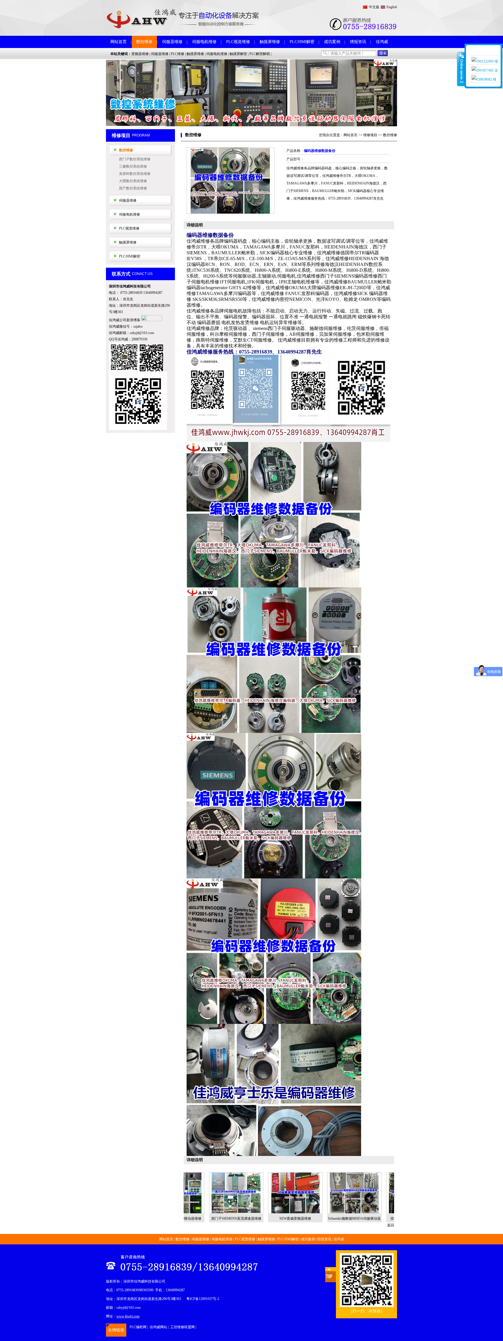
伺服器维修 (172, 42)
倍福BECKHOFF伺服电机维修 (364, 1218)
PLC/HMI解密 (302, 42)
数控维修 (144, 42)
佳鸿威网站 (158, 1327)
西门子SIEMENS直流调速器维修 (187, 1218)
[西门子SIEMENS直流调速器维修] (186, 1193)
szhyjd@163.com (142, 333)
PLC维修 (177, 54)
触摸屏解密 (238, 54)
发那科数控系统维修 (134, 174)
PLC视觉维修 (238, 42)
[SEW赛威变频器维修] (245, 1193)
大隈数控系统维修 (133, 181)
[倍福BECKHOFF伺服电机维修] (363, 1193)
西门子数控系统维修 (134, 159)
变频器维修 (140, 54)
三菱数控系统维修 (133, 166)
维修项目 (370, 135)
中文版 (374, 7)
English (392, 7)
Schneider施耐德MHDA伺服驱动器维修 (304, 1219)
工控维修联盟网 (182, 1327)
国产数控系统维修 (133, 188)
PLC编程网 (138, 1327)
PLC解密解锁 (259, 54)
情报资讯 (358, 42)
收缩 (461, 69)
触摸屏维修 (270, 42)
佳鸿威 (382, 42)
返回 (390, 1225)
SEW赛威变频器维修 (245, 1218)
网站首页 (118, 42)
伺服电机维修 (204, 42)
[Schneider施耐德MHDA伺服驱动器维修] (304, 1193)
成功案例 (332, 42)
